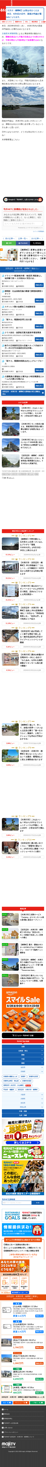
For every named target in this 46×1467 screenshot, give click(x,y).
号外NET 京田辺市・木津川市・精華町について (19, 1437)
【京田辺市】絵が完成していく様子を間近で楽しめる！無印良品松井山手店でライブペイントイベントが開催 (31, 636)
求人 (26, 22)
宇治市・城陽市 (8, 1089)
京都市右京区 (33, 1076)
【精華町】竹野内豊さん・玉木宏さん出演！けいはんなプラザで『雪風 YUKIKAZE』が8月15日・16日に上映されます (31, 544)
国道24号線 (6, 474)
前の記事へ (10, 238)
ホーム (6, 1409)
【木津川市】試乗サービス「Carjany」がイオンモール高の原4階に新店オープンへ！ (32, 917)
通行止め (30, 474)
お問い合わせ (8, 1428)
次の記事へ (36, 238)
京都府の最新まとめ (10, 1076)
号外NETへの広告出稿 (11, 1423)
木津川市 (14, 474)
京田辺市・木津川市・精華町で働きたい (22, 268)
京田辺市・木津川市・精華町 (28, 1089)
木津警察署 (22, 474)
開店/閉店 (35, 22)
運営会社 (7, 1414)
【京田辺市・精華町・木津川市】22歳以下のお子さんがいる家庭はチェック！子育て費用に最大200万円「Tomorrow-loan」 (31, 965)
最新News (18, 22)
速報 (5, 477)
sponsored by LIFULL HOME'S (23, 1298)
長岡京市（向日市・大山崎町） (16, 1085)
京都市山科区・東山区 (11, 1081)
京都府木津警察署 (9, 33)
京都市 (23, 1076)
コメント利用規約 (38, 231)
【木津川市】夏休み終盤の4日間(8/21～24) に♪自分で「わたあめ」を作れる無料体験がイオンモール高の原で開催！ (32, 660)
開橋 (36, 474)
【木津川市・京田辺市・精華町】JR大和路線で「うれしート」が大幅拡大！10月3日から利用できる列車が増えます (32, 568)
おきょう (11, 478)
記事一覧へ (23, 238)
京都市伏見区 (26, 1081)
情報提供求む (8, 1418)
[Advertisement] (23, 505)
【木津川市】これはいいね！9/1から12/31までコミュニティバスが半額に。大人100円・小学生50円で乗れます (32, 825)
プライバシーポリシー (11, 1432)
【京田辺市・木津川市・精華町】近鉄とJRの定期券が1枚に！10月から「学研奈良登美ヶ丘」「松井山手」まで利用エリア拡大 (32, 613)
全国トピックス (7, 22)
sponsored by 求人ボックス (23, 271)
